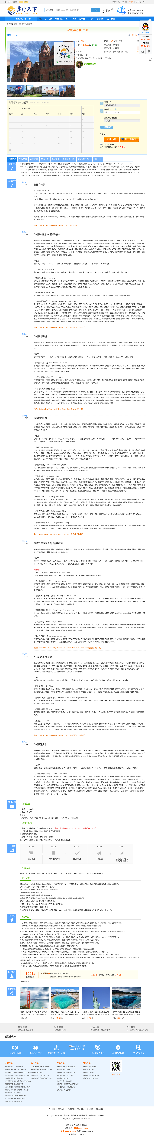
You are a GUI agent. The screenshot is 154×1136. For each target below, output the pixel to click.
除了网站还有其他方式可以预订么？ (16, 1098)
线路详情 (29, 24)
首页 (40, 19)
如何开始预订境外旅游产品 (13, 1101)
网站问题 (86, 1063)
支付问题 (34, 1063)
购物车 (131, 2)
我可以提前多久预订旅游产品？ (15, 1067)
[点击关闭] (149, 20)
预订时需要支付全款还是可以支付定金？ (18, 1075)
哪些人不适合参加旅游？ (65, 1081)
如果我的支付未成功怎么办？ (40, 1075)
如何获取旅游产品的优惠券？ (66, 1072)
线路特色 (12, 159)
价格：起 (33, 1015)
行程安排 (23, 159)
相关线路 (98, 159)
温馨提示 (55, 159)
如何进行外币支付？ (37, 1072)
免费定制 (121, 147)
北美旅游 (59, 19)
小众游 (91, 19)
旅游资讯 (100, 19)
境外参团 (48, 19)
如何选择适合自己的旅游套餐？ (67, 1067)
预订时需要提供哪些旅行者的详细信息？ (18, 1087)
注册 (26, 2)
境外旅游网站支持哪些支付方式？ (41, 1070)
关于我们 (111, 19)
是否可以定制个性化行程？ (65, 1075)
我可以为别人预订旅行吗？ (13, 1093)
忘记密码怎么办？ (88, 1070)
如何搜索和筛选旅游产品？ (91, 1075)
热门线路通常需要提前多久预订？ (15, 1070)
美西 (74, 19)
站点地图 (99, 1109)
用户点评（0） (84, 159)
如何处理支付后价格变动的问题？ (41, 1078)
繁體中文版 (116, 2)
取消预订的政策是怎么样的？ (14, 1084)
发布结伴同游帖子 (108, 144)
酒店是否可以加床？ (63, 1078)
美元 (144, 2)
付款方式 (71, 1109)
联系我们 (61, 1109)
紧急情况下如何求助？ (64, 1090)
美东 (68, 19)
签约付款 (45, 159)
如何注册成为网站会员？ (91, 1067)
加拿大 (82, 19)
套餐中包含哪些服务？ (64, 1070)
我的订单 (124, 2)
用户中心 (138, 2)
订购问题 (9, 1063)
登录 (21, 2)
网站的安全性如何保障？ (91, 1078)
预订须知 (80, 1109)
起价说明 (94, 45)
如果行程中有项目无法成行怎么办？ (68, 1084)
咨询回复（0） (69, 159)
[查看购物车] (150, 58)
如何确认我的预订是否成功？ (14, 1078)
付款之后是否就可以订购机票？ (41, 1067)
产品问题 (60, 1063)
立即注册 (118, 975)
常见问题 (90, 1109)
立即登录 (94, 975)
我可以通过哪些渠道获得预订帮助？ (16, 1096)
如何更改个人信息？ (89, 1072)
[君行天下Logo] (23, 15)
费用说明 (34, 159)
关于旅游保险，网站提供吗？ (66, 1087)
